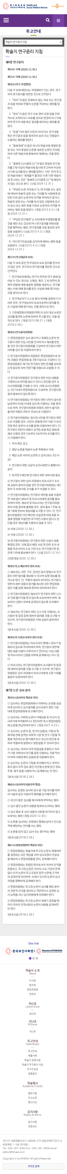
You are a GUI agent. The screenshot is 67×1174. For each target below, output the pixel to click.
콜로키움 (32, 1093)
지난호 (32, 1023)
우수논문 (32, 1097)
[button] (30, 958)
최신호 (32, 1005)
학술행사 (33, 1085)
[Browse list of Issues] (58, 20)
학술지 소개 (32, 972)
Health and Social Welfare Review (25, 8)
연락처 (32, 994)
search (48, 20)
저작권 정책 (33, 1166)
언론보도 (32, 1126)
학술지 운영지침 (32, 1060)
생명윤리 (32, 1073)
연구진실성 (32, 1069)
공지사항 (32, 1113)
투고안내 (32, 1042)
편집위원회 (32, 989)
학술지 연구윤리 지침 (32, 1064)
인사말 (32, 980)
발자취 (32, 985)
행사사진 (32, 1102)
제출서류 (32, 1055)
